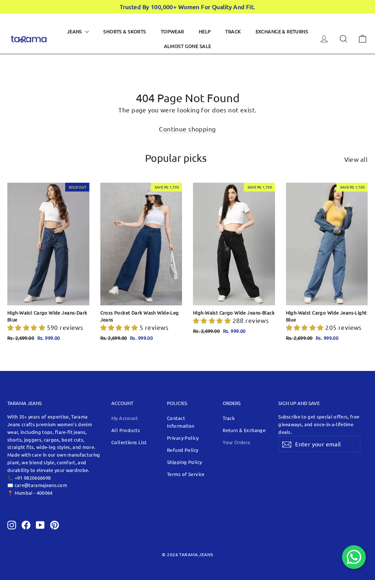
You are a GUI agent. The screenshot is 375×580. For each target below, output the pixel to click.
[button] (27, 327)
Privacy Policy (182, 438)
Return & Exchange (244, 430)
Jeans (75, 31)
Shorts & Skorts (124, 31)
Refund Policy (182, 450)
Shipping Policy (184, 462)
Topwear (172, 31)
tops (47, 432)
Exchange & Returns (282, 31)
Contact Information (180, 422)
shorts (14, 439)
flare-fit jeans (70, 432)
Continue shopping (187, 129)
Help (205, 31)
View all (356, 159)
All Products (125, 430)
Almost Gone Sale (187, 46)
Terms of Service (186, 474)
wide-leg (46, 447)
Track (233, 31)
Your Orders (236, 442)
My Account (124, 418)
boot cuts (72, 439)
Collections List (129, 442)
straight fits (20, 447)
